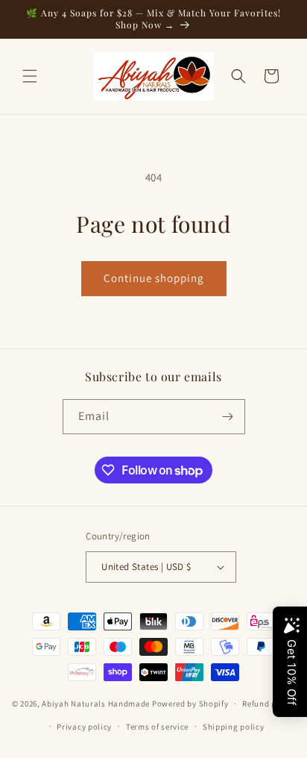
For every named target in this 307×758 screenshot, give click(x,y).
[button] (29, 76)
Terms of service (157, 726)
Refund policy (268, 703)
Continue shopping (154, 278)
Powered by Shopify (190, 703)
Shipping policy (234, 726)
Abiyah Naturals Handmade (96, 703)
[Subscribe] (228, 416)
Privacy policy (84, 726)
